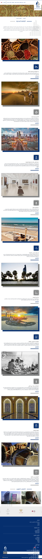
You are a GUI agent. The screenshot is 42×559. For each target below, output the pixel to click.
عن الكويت (37, 537)
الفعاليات (12, 2)
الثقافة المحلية (37, 538)
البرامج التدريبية (37, 532)
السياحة (38, 541)
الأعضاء (4, 2)
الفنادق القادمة (37, 530)
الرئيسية (24, 18)
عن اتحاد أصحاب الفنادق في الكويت (34, 522)
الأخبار (10, 2)
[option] (21, 11)
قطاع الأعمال (37, 539)
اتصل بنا (8, 2)
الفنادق (38, 529)
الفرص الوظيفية (37, 531)
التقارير (38, 524)
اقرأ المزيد (37, 76)
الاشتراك (5, 552)
